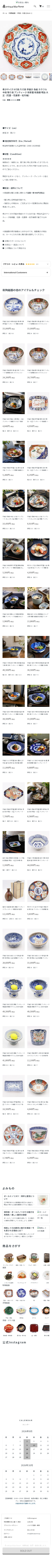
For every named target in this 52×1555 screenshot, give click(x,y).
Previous (3, 46)
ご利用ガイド (8, 1518)
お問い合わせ (8, 1537)
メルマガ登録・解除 (33, 1525)
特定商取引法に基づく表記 (12, 1522)
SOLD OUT (26, 1550)
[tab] (4, 77)
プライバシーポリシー (11, 1525)
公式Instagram (32, 1518)
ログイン (6, 1534)
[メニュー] (48, 6)
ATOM (32, 1530)
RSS (28, 1530)
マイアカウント (9, 1530)
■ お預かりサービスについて (14, 241)
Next (49, 46)
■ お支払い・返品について (13, 244)
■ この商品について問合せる (14, 248)
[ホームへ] (13, 6)
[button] (26, 272)
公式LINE (30, 1522)
